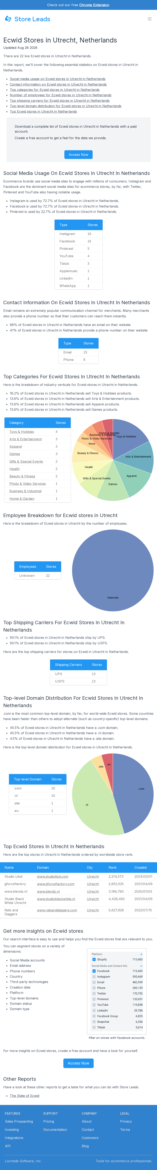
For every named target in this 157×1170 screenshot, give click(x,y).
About (86, 1121)
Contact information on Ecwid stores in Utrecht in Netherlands (58, 84)
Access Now (78, 155)
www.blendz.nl (48, 891)
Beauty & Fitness (22, 476)
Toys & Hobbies (21, 432)
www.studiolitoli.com (52, 876)
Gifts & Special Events (26, 461)
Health (14, 469)
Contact (88, 1130)
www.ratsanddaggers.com (57, 910)
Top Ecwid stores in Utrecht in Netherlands (43, 111)
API (8, 1146)
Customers (90, 1138)
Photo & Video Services (27, 484)
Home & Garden (21, 499)
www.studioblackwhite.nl (56, 899)
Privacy (126, 1121)
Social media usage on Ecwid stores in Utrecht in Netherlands (57, 79)
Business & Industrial (25, 491)
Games (14, 454)
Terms (125, 1130)
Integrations (14, 1138)
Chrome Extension (94, 5)
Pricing (48, 1121)
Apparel (15, 446)
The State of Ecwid (24, 1096)
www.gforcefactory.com (55, 884)
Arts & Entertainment (25, 439)
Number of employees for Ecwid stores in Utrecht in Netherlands (60, 95)
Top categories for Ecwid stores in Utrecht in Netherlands (55, 90)
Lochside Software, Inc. (23, 1161)
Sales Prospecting (19, 1121)
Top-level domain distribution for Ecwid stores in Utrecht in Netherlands (65, 106)
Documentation (55, 1130)
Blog (85, 1146)
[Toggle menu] (150, 19)
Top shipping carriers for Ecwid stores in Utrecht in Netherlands (60, 101)
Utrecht (93, 876)
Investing (12, 1130)
